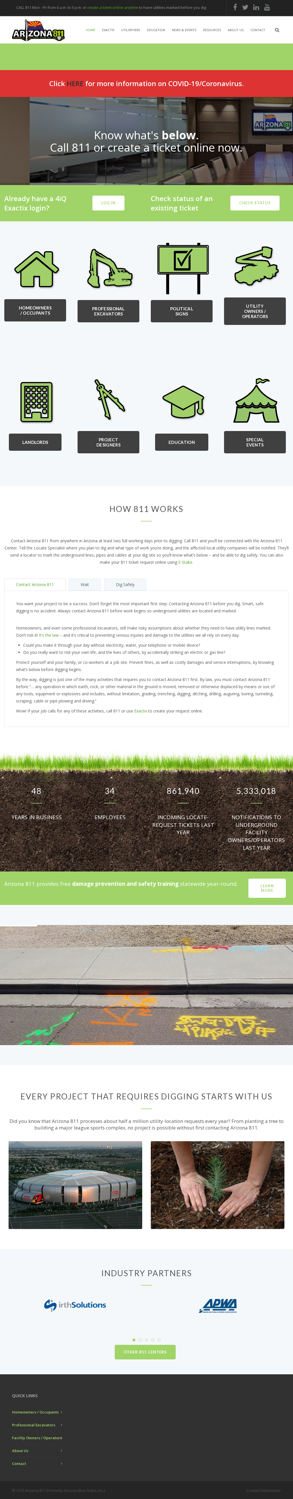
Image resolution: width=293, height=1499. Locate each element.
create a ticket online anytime (112, 7)
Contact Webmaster (264, 1490)
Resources (212, 30)
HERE (75, 83)
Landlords (35, 442)
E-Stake (185, 562)
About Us (235, 30)
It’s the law (49, 635)
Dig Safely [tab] (125, 584)
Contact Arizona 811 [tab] (35, 584)
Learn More (267, 888)
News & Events (184, 30)
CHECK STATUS (255, 202)
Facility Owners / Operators (37, 1437)
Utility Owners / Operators (255, 311)
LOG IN (108, 202)
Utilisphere (130, 30)
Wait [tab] (85, 584)
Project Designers (108, 442)
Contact (257, 30)
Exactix (108, 30)
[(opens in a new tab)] (75, 1306)
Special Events (255, 442)
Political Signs (181, 311)
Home (90, 30)
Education (156, 30)
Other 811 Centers (145, 1352)
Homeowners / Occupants (35, 310)
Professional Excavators (108, 311)
